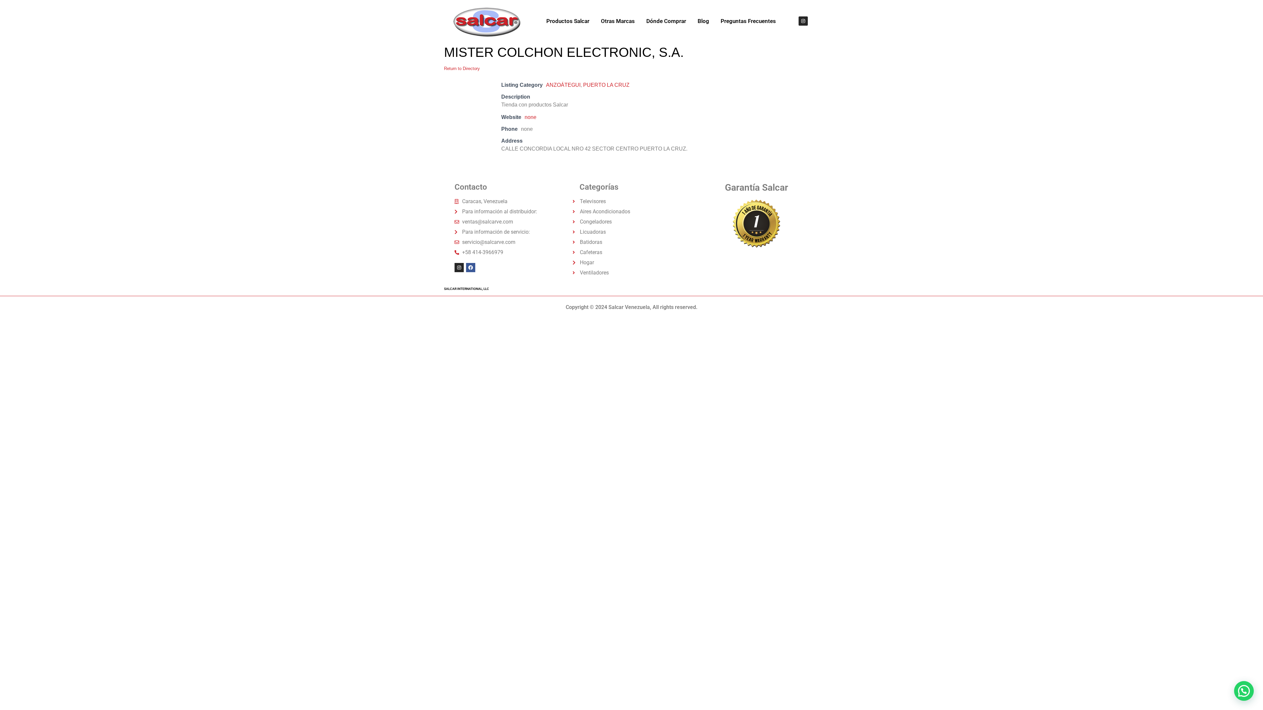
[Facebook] (470, 267)
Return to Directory (462, 68)
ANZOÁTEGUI (563, 85)
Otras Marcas (618, 21)
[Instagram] (803, 21)
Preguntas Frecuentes (748, 21)
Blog (703, 21)
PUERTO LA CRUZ (606, 85)
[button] (1244, 691)
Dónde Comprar (666, 21)
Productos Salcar (567, 21)
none (530, 117)
